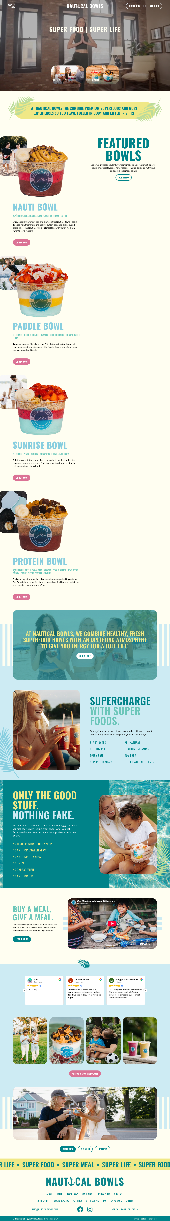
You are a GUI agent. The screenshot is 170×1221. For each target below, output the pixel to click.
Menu (60, 1194)
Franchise (153, 6)
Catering (87, 1194)
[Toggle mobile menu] (11, 6)
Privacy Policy (152, 1218)
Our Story (85, 656)
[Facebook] (80, 1209)
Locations (102, 1149)
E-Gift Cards (43, 1200)
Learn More (22, 939)
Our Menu (123, 177)
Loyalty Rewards (61, 1200)
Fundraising (103, 1194)
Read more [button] (113, 1001)
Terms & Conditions (140, 1218)
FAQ (105, 1200)
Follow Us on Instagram (85, 1073)
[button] (145, 990)
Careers (129, 1200)
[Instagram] (89, 1209)
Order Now (135, 6)
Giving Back (116, 1200)
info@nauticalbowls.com (45, 1209)
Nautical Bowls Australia (125, 1209)
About (49, 1194)
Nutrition (77, 1200)
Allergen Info (92, 1200)
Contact (118, 1194)
